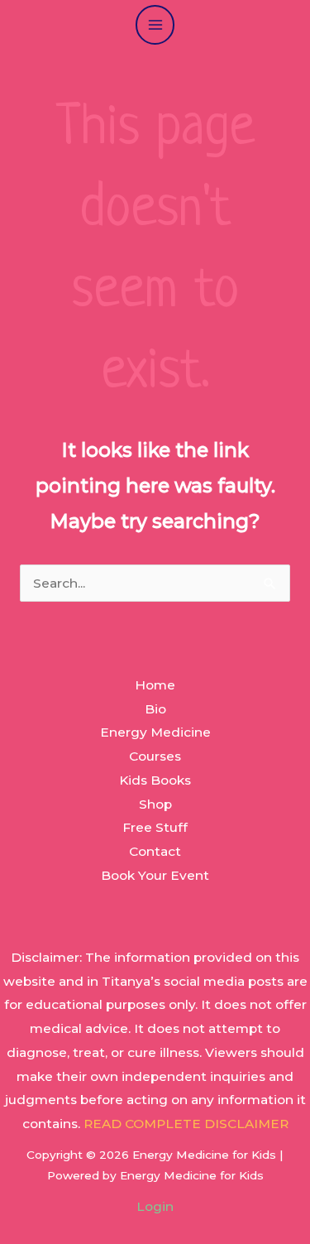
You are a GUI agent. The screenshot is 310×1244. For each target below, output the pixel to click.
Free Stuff (155, 827)
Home (155, 685)
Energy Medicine (155, 732)
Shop (155, 804)
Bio (155, 709)
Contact (155, 851)
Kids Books (155, 780)
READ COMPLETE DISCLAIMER (186, 1123)
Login (155, 1206)
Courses (155, 756)
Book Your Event (155, 875)
